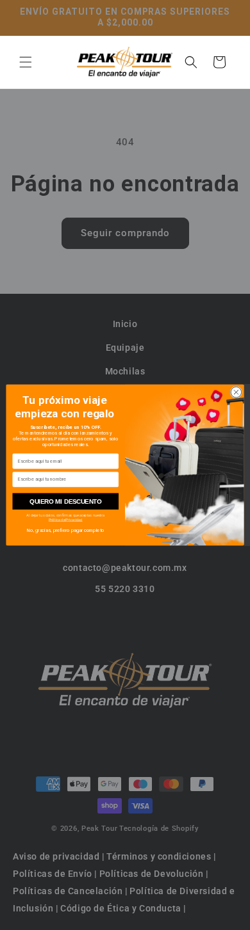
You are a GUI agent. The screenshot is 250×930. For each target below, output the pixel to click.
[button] (26, 62)
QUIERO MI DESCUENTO (65, 501)
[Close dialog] (236, 392)
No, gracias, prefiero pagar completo (65, 530)
